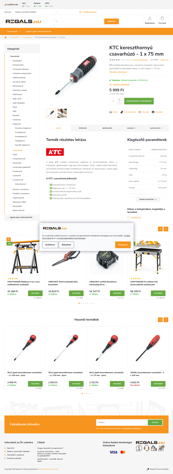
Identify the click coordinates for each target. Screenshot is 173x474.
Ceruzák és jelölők (19, 82)
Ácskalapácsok (20, 132)
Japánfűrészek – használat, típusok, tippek (50, 460)
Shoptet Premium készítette (159, 469)
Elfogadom (123, 244)
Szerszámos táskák (20, 90)
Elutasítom (66, 244)
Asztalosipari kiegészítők (22, 167)
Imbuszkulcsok (20, 184)
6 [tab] (89, 303)
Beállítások (50, 244)
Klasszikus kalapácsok (23, 128)
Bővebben (158, 384)
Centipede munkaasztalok (22, 73)
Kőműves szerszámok (21, 189)
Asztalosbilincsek (19, 159)
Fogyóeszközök (18, 198)
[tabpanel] (25, 267)
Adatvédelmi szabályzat (15, 455)
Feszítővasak (17, 171)
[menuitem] (13, 31)
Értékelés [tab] (83, 128)
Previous (160, 229)
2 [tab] (81, 303)
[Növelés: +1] (119, 99)
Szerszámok (14, 56)
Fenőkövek (16, 120)
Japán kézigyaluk (19, 103)
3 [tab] (83, 303)
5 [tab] (87, 303)
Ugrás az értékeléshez (140, 60)
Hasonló (130, 128)
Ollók (14, 111)
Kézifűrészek (17, 94)
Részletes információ (118, 72)
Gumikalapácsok (21, 136)
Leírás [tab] (58, 128)
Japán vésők (17, 99)
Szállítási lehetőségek (121, 84)
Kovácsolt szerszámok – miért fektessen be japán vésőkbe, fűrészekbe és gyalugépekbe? (51, 453)
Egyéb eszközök (18, 210)
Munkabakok (17, 61)
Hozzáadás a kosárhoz (139, 101)
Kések (15, 107)
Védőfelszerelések (19, 78)
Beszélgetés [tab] (107, 128)
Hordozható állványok (21, 69)
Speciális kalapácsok (22, 145)
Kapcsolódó (155, 128)
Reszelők (16, 115)
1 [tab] (79, 303)
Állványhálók (17, 206)
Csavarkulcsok (18, 180)
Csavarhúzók (17, 150)
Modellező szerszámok (21, 193)
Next (166, 229)
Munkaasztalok (18, 65)
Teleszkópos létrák (19, 202)
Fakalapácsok (20, 141)
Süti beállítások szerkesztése (48, 469)
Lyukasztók (17, 175)
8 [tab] (94, 303)
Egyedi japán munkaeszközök (21, 217)
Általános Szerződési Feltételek (25, 12)
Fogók (15, 154)
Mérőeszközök (18, 86)
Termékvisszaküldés (14, 458)
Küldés (155, 422)
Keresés (111, 21)
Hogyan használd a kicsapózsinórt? (50, 448)
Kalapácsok (17, 124)
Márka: (165, 60)
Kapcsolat (7, 12)
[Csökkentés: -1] (119, 102)
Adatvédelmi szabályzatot (132, 428)
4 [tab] (85, 303)
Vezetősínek (17, 163)
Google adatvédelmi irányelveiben (71, 238)
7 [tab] (91, 303)
